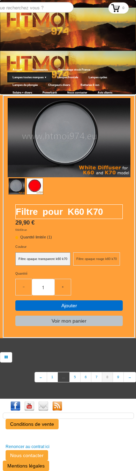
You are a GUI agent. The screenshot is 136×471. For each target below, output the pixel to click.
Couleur (21, 247)
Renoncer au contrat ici (28, 446)
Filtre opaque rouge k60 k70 (96, 259)
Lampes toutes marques (30, 77)
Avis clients (105, 92)
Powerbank (50, 92)
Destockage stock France (74, 69)
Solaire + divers (22, 92)
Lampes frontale (67, 77)
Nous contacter (77, 92)
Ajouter (69, 305)
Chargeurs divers (59, 85)
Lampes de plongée (25, 85)
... (63, 377)
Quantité (21, 273)
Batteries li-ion (90, 85)
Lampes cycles (98, 77)
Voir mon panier (69, 321)
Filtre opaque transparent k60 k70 (42, 259)
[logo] (9, 86)
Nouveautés (40, 69)
